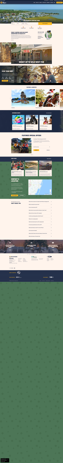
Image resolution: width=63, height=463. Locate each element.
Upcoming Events (16, 113)
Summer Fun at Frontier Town (17, 126)
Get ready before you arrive (15, 201)
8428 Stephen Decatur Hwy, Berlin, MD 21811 (59, 0)
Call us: (10, 261)
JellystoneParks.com (25, 261)
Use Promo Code (37, 146)
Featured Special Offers (31, 135)
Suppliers (48, 260)
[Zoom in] (50, 190)
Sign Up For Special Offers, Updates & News (10, 246)
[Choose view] (50, 193)
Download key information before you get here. (41, 33)
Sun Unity (51, 258)
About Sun (48, 258)
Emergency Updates (48, 280)
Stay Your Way (7, 71)
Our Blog (24, 258)
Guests (26, 23)
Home (2, 0)
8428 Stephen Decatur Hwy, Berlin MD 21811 (17, 191)
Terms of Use (43, 280)
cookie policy (5, 460)
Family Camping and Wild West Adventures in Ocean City (19, 33)
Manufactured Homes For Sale (34, 259)
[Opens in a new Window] (19, 277)
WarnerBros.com (20, 261)
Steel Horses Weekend (29, 126)
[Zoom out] (50, 191)
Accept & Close (3, 461)
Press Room (24, 259)
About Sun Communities (34, 258)
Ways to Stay (37, 2)
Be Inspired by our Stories (31, 246)
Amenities (40, 2)
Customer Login (46, 0)
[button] (59, 2)
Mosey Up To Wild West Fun (31, 62)
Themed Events (15, 125)
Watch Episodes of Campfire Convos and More (53, 246)
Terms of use (46, 194)
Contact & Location (15, 180)
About (34, 2)
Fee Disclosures (24, 260)
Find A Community (41, 258)
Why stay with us (20, 258)
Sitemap (40, 280)
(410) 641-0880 (51, 0)
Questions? (10, 262)
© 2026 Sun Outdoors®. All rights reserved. (13, 280)
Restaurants (48, 2)
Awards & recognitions (12, 272)
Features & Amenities (32, 87)
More (54, 2)
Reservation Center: (11, 263)
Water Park (51, 2)
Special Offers (44, 2)
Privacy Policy (52, 280)
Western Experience (39, 107)
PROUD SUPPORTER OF (12, 277)
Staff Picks (14, 158)
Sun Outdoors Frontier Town (31, 20)
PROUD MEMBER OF (45, 277)
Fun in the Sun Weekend (44, 126)
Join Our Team (19, 259)
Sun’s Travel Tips (16, 203)
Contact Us (19, 260)
